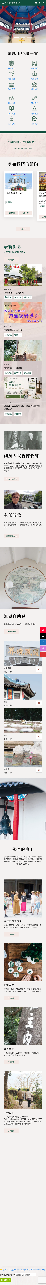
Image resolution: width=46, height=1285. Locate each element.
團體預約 (34, 89)
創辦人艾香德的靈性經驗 (23, 148)
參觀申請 (34, 68)
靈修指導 (11, 103)
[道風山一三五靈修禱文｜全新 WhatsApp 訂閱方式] (23, 388)
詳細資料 (12, 213)
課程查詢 (11, 113)
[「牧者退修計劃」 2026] (18, 181)
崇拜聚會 (11, 124)
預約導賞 (34, 103)
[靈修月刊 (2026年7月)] (23, 312)
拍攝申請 (34, 113)
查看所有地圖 (11, 632)
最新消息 (8, 297)
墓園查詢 (34, 124)
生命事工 (17, 297)
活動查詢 (11, 78)
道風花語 (27, 297)
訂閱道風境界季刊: (7, 1275)
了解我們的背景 (11, 479)
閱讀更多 (11, 260)
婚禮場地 (34, 78)
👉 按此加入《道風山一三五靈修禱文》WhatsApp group (22, 1269)
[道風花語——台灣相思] (23, 275)
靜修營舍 (11, 68)
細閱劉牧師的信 (11, 536)
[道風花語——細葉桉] (23, 350)
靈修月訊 (17, 335)
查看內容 (25, 213)
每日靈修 (17, 414)
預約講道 (11, 89)
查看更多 (23, 229)
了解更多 (11, 934)
